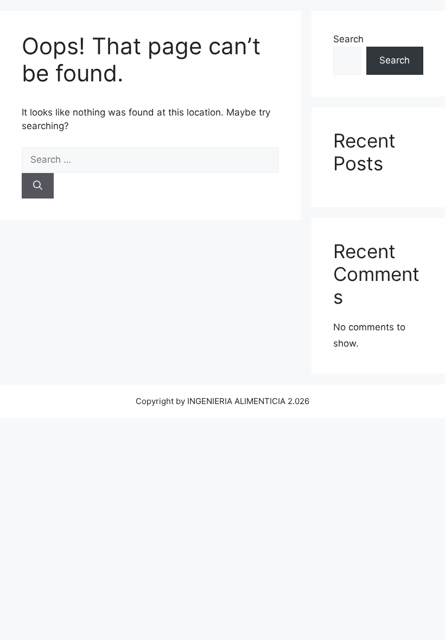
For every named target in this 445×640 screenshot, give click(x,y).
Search (348, 39)
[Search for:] (150, 159)
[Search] (38, 186)
